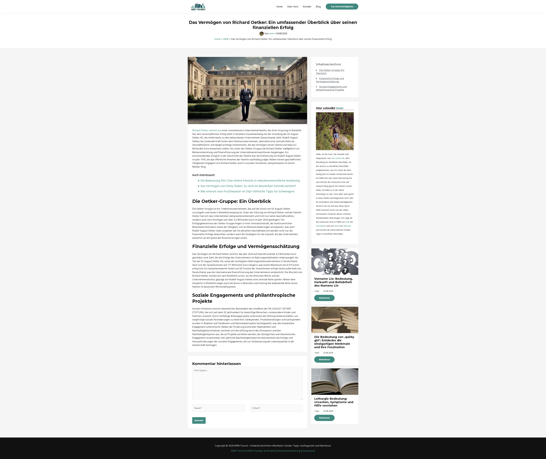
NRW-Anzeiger (255, 450)
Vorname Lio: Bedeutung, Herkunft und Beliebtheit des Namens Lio (333, 282)
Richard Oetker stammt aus (206, 130)
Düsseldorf (321, 226)
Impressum (309, 450)
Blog (318, 6)
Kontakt (307, 6)
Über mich (292, 6)
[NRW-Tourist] (198, 6)
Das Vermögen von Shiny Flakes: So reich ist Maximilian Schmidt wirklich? (248, 186)
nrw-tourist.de (337, 158)
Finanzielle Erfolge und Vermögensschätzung (330, 80)
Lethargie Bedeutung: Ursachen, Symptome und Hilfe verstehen (333, 402)
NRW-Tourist (238, 450)
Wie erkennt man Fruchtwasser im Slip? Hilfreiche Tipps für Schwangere (247, 191)
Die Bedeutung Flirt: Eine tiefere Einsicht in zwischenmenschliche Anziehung (250, 180)
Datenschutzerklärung (288, 450)
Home (279, 6)
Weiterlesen (324, 298)
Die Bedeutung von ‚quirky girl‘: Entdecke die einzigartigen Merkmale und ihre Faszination (334, 342)
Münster (347, 226)
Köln (348, 222)
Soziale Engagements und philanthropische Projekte (331, 88)
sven (317, 291)
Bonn (337, 226)
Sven (339, 108)
